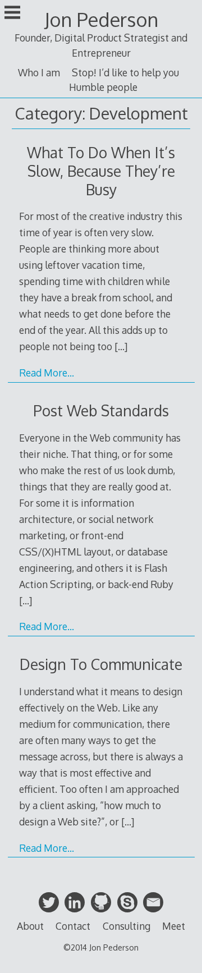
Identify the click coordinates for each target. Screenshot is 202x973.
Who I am (39, 72)
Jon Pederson (101, 19)
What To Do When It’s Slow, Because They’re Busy (101, 171)
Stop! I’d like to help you (125, 72)
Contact (73, 926)
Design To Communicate (101, 664)
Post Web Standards (101, 410)
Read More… (46, 372)
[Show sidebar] (12, 13)
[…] (120, 346)
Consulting (126, 926)
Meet (173, 926)
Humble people (103, 87)
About (30, 926)
